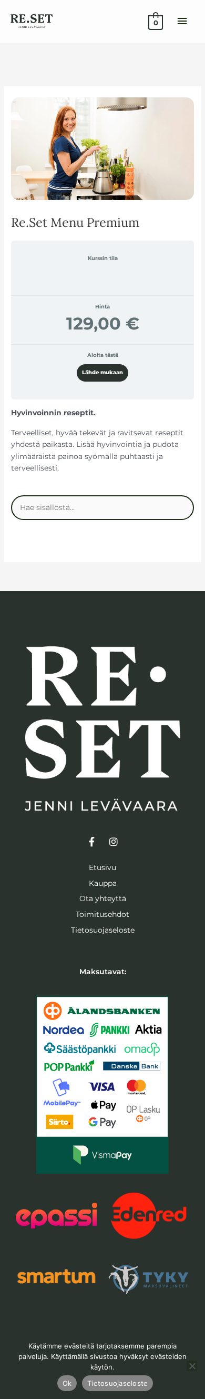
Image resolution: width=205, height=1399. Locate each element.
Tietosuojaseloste (103, 930)
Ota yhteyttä (102, 898)
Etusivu (102, 867)
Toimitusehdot (102, 914)
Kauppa (103, 883)
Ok (67, 1383)
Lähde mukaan (102, 372)
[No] (192, 1366)
